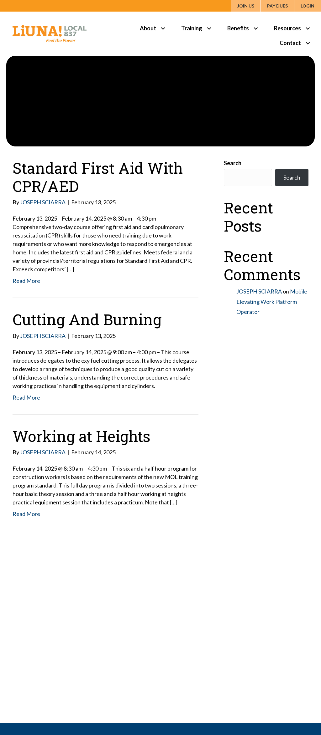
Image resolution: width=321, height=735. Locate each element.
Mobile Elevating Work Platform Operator (271, 301)
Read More (26, 280)
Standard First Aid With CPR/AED (98, 177)
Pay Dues (277, 5)
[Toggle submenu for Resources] (307, 28)
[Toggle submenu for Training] (208, 28)
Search (232, 163)
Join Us (245, 5)
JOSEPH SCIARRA (259, 291)
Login (307, 5)
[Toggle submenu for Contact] (307, 43)
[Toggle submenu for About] (162, 28)
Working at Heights (81, 436)
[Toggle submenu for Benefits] (255, 28)
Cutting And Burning (87, 319)
